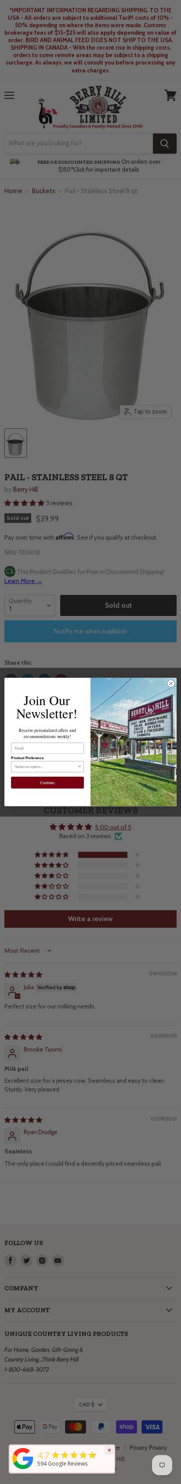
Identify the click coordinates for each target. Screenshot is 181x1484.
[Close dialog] (171, 684)
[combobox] (46, 766)
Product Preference (27, 758)
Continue (47, 782)
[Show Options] (79, 766)
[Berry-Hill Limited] (23, 1469)
